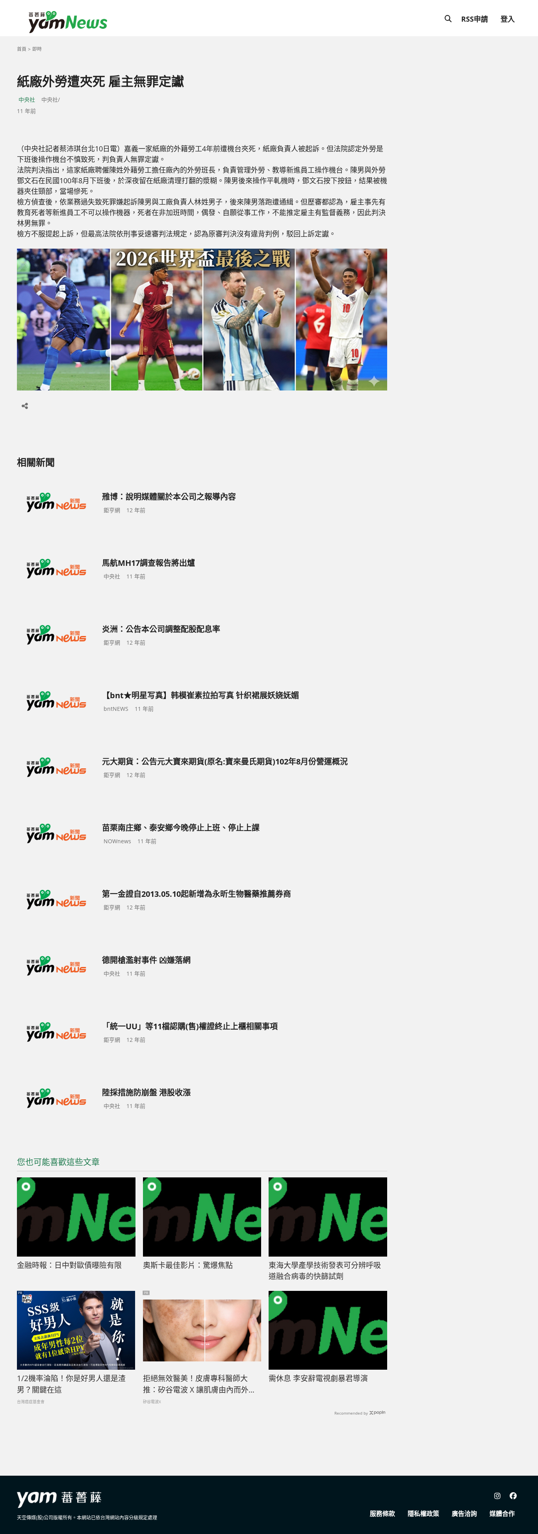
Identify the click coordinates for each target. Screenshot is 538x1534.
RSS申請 (474, 19)
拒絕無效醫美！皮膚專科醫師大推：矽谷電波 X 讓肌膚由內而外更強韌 (199, 1384)
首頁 (21, 49)
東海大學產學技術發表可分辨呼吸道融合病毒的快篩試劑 (325, 1271)
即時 (37, 49)
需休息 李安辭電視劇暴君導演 (318, 1378)
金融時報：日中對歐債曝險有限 (69, 1265)
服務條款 (382, 1513)
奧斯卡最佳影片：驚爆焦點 (188, 1265)
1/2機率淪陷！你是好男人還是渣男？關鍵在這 (71, 1384)
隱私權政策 (423, 1513)
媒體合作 (502, 1513)
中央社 (27, 99)
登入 (508, 19)
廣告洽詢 (464, 1513)
